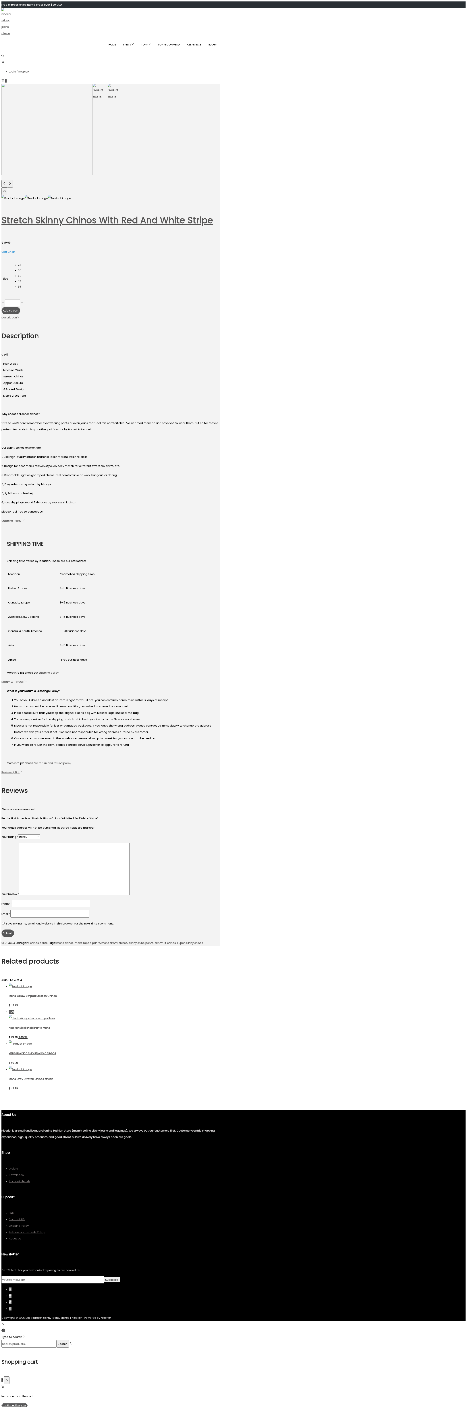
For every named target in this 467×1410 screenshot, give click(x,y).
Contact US (17, 1219)
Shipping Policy (11, 521)
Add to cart (11, 310)
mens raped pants (87, 943)
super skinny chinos (190, 943)
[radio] (20, 264)
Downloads (16, 1175)
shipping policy (49, 673)
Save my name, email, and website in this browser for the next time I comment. (60, 923)
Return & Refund (12, 682)
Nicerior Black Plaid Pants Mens (29, 1028)
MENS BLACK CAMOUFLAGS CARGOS (32, 1053)
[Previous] (4, 184)
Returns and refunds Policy (27, 1232)
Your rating (9, 837)
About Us (15, 1238)
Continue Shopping (14, 1405)
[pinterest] (12, 1302)
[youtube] (12, 1296)
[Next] (10, 184)
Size (5, 278)
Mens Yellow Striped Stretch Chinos (33, 996)
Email (5, 914)
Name (6, 903)
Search (62, 1344)
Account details (19, 1181)
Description (9, 317)
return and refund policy (55, 763)
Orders (13, 1168)
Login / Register (19, 71)
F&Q (11, 1213)
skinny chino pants (141, 943)
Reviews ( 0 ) (10, 772)
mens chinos (65, 943)
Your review (10, 894)
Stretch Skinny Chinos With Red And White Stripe (107, 220)
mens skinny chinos (114, 943)
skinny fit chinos (165, 943)
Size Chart (8, 252)
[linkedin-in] (11, 1308)
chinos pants (39, 943)
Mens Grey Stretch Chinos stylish (31, 1079)
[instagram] (12, 1289)
